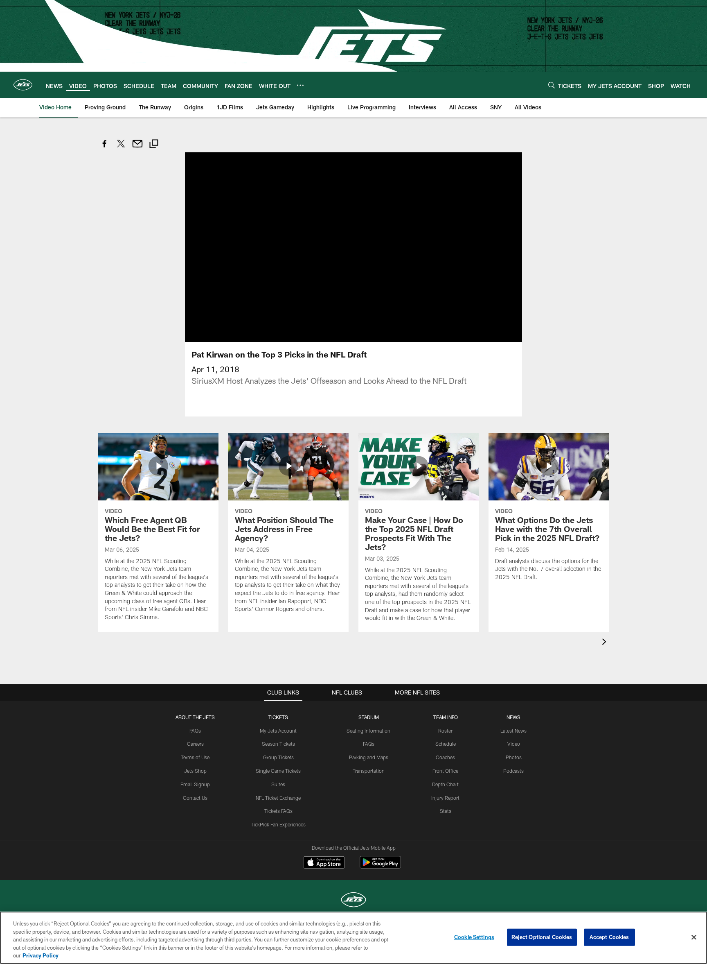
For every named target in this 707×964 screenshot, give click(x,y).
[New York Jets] (353, 901)
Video (513, 744)
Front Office (445, 771)
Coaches (445, 757)
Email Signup (195, 784)
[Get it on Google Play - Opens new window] (380, 866)
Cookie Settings (474, 937)
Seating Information (368, 730)
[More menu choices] (300, 85)
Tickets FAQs (278, 811)
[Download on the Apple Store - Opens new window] (324, 863)
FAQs (195, 730)
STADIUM (368, 717)
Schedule (445, 744)
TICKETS (278, 717)
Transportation (369, 771)
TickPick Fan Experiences (278, 824)
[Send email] (137, 148)
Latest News (513, 730)
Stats (445, 811)
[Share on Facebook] (104, 148)
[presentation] (605, 642)
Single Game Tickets (278, 771)
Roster (445, 730)
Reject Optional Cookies (541, 937)
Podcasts (513, 771)
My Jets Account (278, 730)
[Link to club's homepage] (23, 85)
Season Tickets (278, 744)
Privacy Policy (41, 955)
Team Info (445, 717)
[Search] (551, 85)
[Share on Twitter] (121, 148)
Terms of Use (195, 757)
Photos (514, 757)
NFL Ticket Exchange (278, 798)
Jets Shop (195, 771)
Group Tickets (278, 757)
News (513, 717)
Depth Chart (445, 784)
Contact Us (195, 798)
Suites (278, 784)
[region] (353, 938)
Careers (195, 744)
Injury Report (445, 798)
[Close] (694, 937)
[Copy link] (153, 144)
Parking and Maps (368, 757)
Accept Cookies (609, 937)
